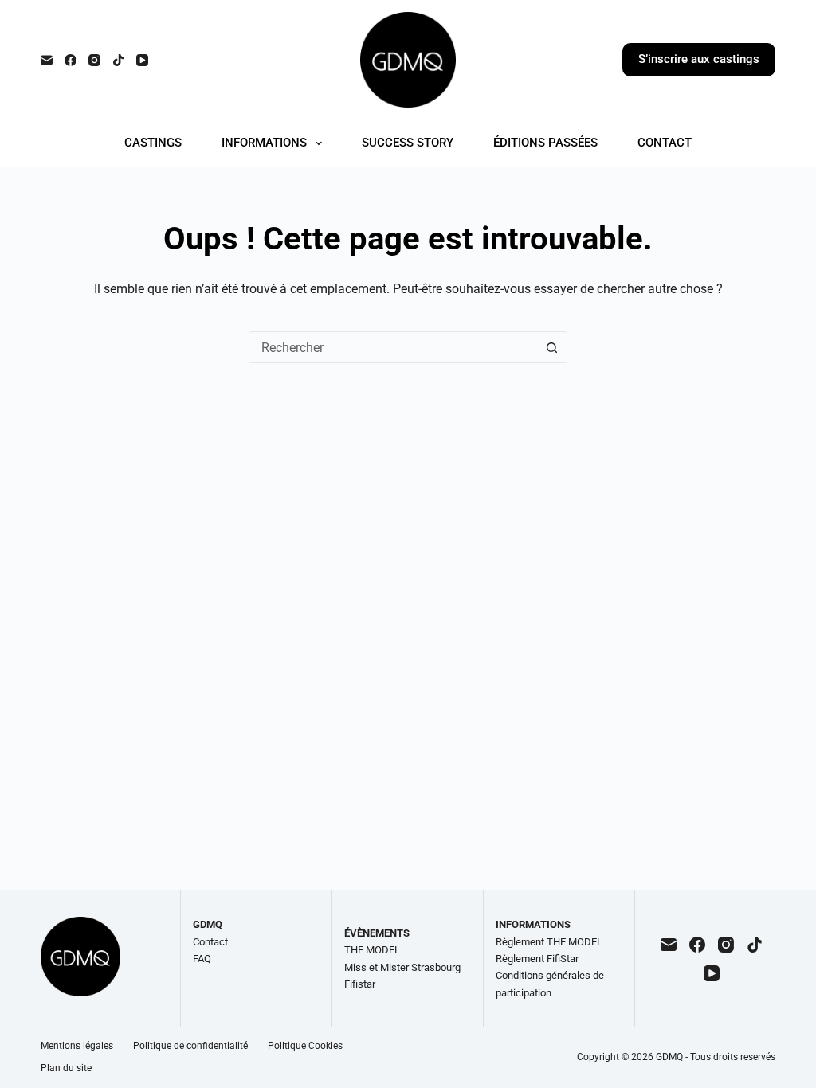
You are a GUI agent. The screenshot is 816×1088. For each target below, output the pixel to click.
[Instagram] (94, 60)
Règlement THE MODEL (549, 942)
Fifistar (359, 984)
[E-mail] (47, 60)
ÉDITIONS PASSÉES (545, 142)
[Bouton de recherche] (551, 347)
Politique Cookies (305, 1045)
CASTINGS (153, 142)
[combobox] (392, 347)
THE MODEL (372, 950)
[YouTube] (142, 60)
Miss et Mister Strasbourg (402, 967)
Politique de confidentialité (190, 1045)
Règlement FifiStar (537, 959)
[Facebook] (70, 60)
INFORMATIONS (264, 142)
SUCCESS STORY (407, 142)
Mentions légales (77, 1045)
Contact (210, 942)
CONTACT (665, 142)
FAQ (202, 959)
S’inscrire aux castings (698, 59)
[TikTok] (118, 60)
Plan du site (66, 1068)
